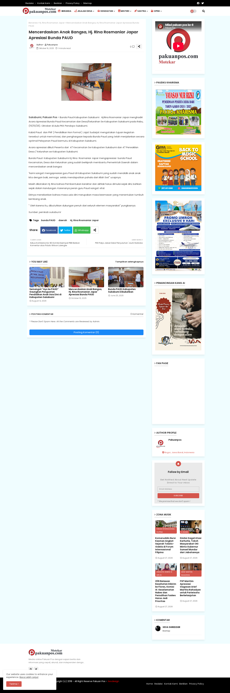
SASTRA (141, 11)
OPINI (157, 11)
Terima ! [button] (13, 683)
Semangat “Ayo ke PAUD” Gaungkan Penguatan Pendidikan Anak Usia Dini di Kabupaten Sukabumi (45, 293)
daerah (63, 220)
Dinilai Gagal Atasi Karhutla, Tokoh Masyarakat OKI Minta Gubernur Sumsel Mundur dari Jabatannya (190, 545)
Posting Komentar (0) (86, 332)
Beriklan (58, 3)
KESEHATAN (107, 11)
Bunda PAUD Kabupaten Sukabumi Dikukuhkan (122, 290)
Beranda (33, 22)
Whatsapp (83, 230)
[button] (203, 11)
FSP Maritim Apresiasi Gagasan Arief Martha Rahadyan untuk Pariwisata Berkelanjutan (190, 588)
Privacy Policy (73, 3)
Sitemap (87, 3)
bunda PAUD (48, 220)
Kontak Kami (44, 3)
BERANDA (66, 11)
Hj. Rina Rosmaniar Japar (52, 22)
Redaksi (30, 3)
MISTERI (125, 11)
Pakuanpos (175, 439)
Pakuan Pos (83, 689)
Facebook (51, 230)
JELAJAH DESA (84, 11)
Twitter (67, 230)
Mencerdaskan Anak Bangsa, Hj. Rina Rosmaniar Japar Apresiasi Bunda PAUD (85, 292)
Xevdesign (113, 681)
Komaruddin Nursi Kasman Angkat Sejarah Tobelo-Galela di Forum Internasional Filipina (165, 545)
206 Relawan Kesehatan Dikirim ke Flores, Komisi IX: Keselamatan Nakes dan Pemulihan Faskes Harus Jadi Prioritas (165, 591)
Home (149, 683)
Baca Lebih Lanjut (29, 677)
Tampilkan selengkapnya (129, 261)
